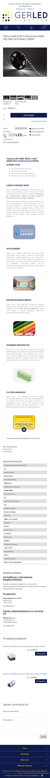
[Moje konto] (31, 27)
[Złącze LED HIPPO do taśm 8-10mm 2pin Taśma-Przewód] (14, 683)
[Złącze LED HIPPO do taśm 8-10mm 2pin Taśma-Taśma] (14, 657)
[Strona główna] (25, 16)
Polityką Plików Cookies (9, 773)
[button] (6, 27)
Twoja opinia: (8, 720)
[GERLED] (15, 135)
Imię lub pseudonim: (11, 711)
